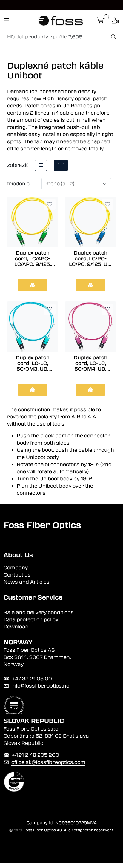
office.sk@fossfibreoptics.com (48, 762)
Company (16, 568)
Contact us (17, 575)
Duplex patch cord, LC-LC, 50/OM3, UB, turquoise (33, 363)
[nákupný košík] (100, 20)
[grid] (61, 165)
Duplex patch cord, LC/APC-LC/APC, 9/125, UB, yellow (32, 258)
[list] (41, 165)
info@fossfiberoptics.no (40, 686)
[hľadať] (113, 37)
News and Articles (27, 582)
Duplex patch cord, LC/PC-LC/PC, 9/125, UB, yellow (90, 258)
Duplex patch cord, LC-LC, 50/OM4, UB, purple (90, 363)
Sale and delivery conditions (39, 612)
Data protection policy (31, 619)
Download (16, 627)
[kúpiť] (32, 285)
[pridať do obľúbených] (50, 204)
